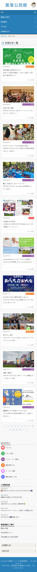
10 (13, 430)
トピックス (8, 448)
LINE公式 (5, 551)
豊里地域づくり (10, 465)
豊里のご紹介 (5, 17)
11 (17, 430)
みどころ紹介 (10, 453)
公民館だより (5, 31)
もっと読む (31, 80)
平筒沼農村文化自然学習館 (9, 537)
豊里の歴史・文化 (11, 477)
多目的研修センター (7, 533)
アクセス (4, 27)
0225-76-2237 (18, 568)
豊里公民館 (4, 528)
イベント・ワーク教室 (12, 459)
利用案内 (4, 22)
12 (20, 430)
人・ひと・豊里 (10, 471)
